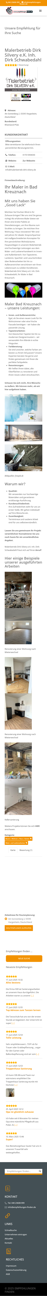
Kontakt (8, 1243)
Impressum (11, 1265)
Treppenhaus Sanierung (19, 1068)
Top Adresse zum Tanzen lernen (23, 1010)
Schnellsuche (11, 1230)
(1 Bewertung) (22, 65)
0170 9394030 (29, 155)
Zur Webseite (29, 160)
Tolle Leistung (13, 1037)
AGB (8, 1274)
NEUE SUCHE (24, 958)
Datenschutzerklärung (16, 1270)
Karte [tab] (12, 850)
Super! (9, 1139)
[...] (32, 995)
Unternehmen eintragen (16, 1234)
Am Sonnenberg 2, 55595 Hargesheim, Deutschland (20, 920)
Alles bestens (13, 982)
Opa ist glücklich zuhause (20, 1111)
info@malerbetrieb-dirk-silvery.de (20, 169)
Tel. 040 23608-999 (16, 1203)
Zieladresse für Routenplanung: (20, 915)
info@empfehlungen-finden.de (22, 1207)
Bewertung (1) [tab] (26, 850)
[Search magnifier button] (40, 1171)
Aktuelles (9, 1238)
